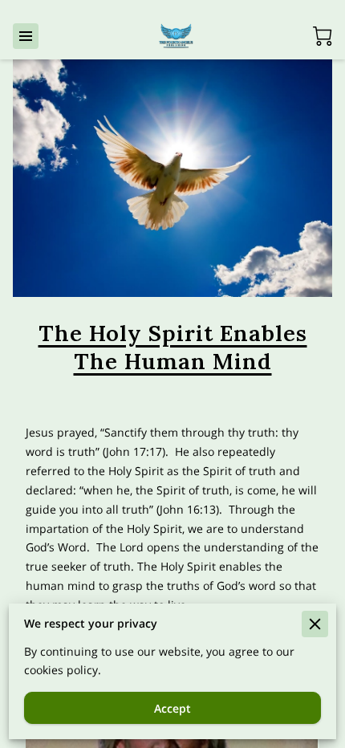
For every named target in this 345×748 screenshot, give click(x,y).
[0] (322, 36)
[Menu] (26, 36)
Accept (172, 708)
